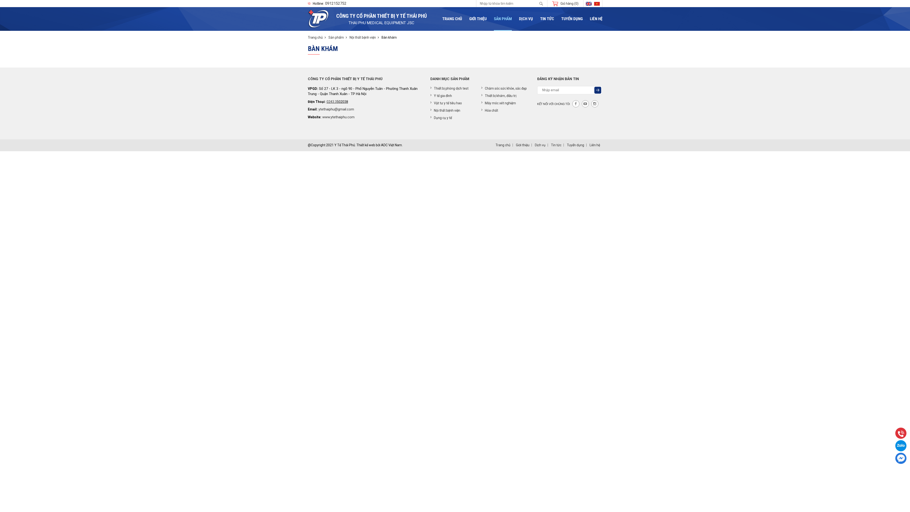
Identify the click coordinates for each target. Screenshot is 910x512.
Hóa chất (491, 110)
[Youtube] (585, 103)
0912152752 (335, 3)
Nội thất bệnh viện (363, 37)
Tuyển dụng (572, 19)
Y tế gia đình (443, 96)
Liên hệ (596, 19)
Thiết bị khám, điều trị (500, 96)
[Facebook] (575, 103)
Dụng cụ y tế (443, 118)
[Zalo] (900, 445)
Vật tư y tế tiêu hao (448, 103)
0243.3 (332, 102)
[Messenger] (900, 458)
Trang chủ (452, 19)
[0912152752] (900, 433)
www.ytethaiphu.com (338, 117)
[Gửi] (597, 90)
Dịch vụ (526, 19)
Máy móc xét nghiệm (500, 103)
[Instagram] (594, 103)
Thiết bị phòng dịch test (451, 88)
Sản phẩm (503, 19)
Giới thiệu (478, 19)
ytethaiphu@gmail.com (336, 109)
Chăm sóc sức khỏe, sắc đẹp (506, 88)
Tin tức (547, 19)
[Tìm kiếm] (541, 3)
